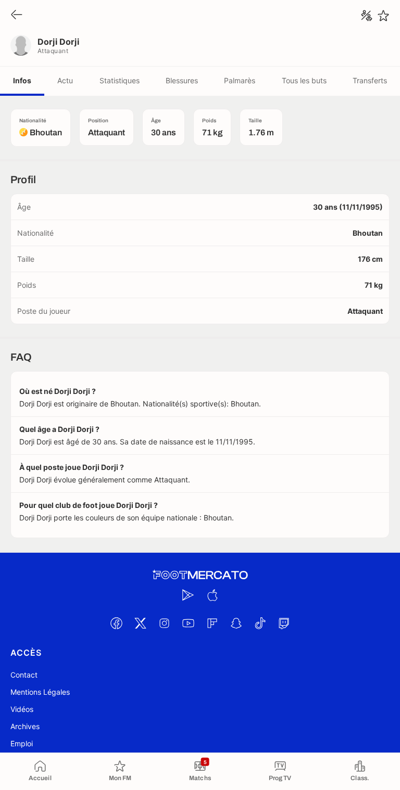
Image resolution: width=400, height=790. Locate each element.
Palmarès (239, 80)
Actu (65, 80)
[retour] (16, 15)
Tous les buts (304, 80)
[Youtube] (188, 623)
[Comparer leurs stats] (366, 15)
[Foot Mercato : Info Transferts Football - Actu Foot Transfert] (200, 575)
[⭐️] (383, 15)
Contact (24, 674)
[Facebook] (116, 623)
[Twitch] (284, 623)
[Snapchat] (236, 623)
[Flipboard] (212, 623)
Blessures (182, 80)
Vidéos (21, 709)
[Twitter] (140, 623)
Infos (22, 80)
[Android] (188, 595)
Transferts (370, 80)
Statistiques (119, 80)
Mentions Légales (40, 691)
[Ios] (212, 595)
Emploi (21, 743)
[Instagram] (164, 623)
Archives (25, 726)
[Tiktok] (260, 623)
